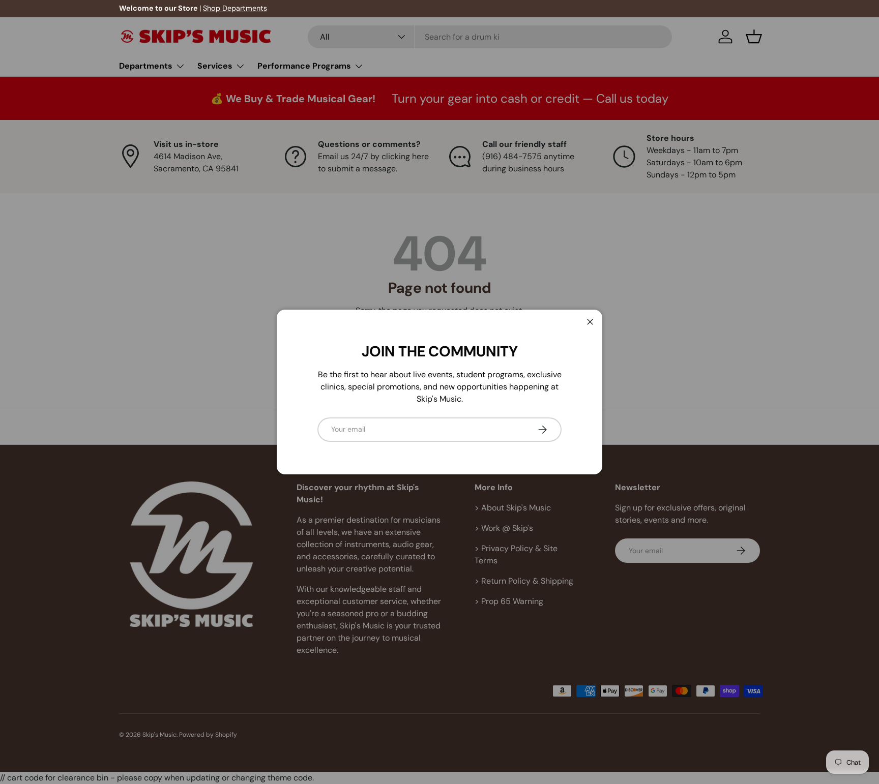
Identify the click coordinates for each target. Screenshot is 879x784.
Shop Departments (235, 8)
